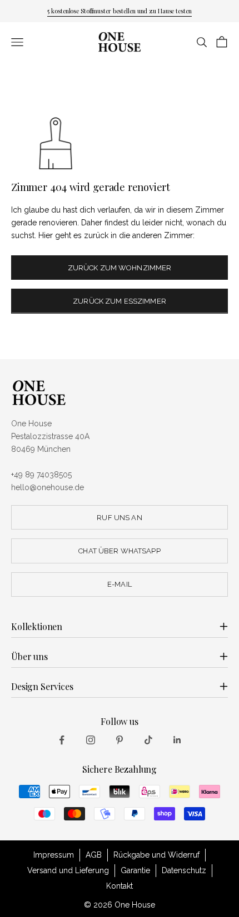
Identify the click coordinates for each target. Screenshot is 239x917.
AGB (94, 854)
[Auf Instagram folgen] (90, 739)
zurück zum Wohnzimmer (120, 268)
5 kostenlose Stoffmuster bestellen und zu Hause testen (119, 11)
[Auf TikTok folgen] (148, 739)
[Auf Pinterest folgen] (119, 739)
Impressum (53, 854)
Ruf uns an (119, 517)
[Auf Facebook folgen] (61, 739)
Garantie (135, 870)
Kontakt (119, 885)
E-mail (119, 584)
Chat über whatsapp (119, 551)
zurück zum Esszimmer (119, 301)
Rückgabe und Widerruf (156, 854)
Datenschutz (184, 870)
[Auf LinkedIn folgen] (177, 739)
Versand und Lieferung (68, 870)
